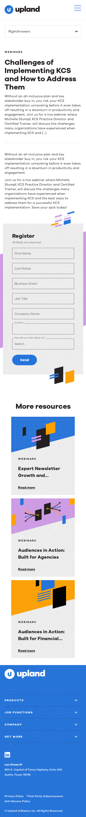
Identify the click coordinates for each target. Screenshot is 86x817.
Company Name (26, 314)
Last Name (22, 268)
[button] (77, 8)
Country (18, 322)
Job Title (21, 299)
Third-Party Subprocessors (45, 796)
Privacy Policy (14, 796)
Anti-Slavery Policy (17, 801)
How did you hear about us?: (29, 337)
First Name (22, 253)
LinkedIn (7, 754)
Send (24, 360)
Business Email (25, 283)
